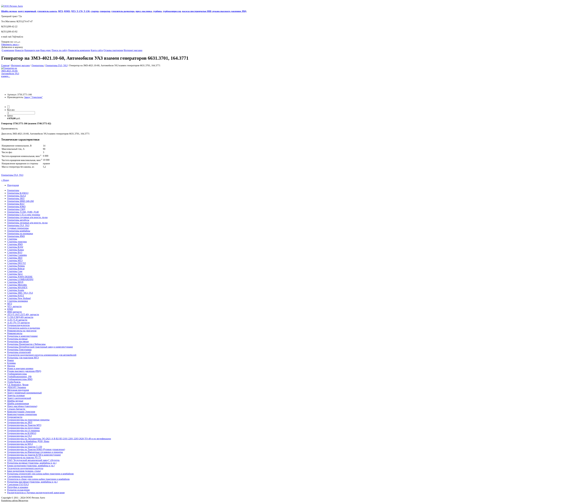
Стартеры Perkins (16, 266)
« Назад (5, 180)
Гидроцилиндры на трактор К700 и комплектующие (34, 455)
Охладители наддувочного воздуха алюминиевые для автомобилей (41, 355)
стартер (95, 11)
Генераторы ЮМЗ (16, 206)
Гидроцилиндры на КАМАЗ (21, 433)
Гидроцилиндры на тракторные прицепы (28, 419)
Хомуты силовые (16, 395)
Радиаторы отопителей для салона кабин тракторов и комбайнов (40, 473)
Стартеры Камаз (15, 249)
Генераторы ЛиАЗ (16, 195)
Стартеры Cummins (17, 255)
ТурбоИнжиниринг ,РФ (19, 376)
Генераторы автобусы (18, 220)
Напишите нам (32, 50)
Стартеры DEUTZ (16, 263)
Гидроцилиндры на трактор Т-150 (24, 446)
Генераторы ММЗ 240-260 (20, 201)
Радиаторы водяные (17, 338)
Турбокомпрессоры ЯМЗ (19, 379)
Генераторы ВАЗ (15, 204)
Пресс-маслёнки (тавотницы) (22, 406)
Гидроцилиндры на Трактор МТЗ (24, 425)
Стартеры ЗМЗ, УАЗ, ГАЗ (20, 293)
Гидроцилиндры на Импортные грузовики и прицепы (35, 452)
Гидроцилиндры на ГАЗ (19, 436)
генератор (105, 11)
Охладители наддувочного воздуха (25, 468)
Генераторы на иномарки (20, 233)
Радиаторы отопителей (19, 352)
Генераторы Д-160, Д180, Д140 (23, 212)
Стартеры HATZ (15, 295)
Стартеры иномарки (17, 301)
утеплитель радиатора (122, 11)
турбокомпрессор (172, 11)
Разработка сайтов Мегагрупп (14, 500)
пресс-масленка (144, 11)
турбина (157, 11)
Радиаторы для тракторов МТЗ (23, 357)
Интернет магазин (133, 50)
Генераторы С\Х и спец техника (23, 214)
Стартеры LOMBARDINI (20, 279)
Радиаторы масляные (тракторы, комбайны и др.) (32, 482)
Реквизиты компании (79, 50)
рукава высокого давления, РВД (229, 11)
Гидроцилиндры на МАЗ (20, 444)
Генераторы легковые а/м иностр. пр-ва (27, 222)
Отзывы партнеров (113, 50)
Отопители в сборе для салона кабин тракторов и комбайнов (38, 479)
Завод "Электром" (33, 97)
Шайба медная (9, 11)
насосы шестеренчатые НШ (196, 11)
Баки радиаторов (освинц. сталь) (24, 471)
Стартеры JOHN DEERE (20, 276)
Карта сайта (97, 50)
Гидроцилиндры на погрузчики (23, 428)
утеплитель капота (47, 11)
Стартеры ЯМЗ (15, 244)
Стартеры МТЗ (14, 260)
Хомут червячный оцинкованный (24, 392)
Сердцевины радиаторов (20, 476)
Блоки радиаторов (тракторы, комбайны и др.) (31, 465)
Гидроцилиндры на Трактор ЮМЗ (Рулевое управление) (36, 449)
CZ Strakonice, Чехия (17, 384)
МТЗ (60, 11)
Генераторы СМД (16, 209)
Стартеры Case (14, 271)
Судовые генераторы (18, 228)
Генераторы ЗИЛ (15, 198)
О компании (8, 50)
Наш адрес (45, 50)
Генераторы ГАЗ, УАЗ (56, 65)
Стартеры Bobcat (15, 268)
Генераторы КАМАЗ (17, 193)
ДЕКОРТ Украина (16, 387)
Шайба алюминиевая (18, 403)
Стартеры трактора (17, 241)
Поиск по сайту (60, 50)
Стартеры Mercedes (17, 285)
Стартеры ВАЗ (14, 252)
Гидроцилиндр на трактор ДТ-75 (24, 457)
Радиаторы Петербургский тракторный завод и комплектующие (40, 347)
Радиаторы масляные (18, 341)
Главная (5, 65)
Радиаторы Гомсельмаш (19, 349)
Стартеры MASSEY (17, 287)
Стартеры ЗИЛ (14, 258)
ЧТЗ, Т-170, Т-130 (80, 11)
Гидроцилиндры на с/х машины (23, 430)
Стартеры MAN (15, 282)
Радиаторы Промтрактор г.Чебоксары (26, 344)
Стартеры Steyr (15, 274)
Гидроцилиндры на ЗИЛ (19, 422)
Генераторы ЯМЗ (16, 236)
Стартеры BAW (15, 247)
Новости (19, 50)
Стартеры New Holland (19, 298)
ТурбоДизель (14, 382)
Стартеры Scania (15, 290)
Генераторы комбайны (18, 231)
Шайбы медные (15, 401)
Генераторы (38, 65)
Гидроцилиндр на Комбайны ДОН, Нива (28, 441)
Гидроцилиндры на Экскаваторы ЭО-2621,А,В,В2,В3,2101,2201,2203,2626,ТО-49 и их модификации (59, 438)
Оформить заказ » (10, 44)
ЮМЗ (67, 11)
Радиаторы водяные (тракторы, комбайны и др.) (31, 463)
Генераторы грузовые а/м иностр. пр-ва (27, 217)
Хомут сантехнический (19, 398)
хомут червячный (27, 11)
